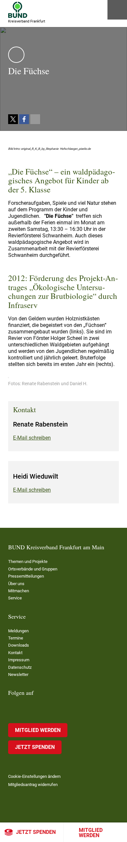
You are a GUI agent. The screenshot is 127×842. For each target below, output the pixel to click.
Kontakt (15, 652)
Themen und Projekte (28, 561)
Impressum (18, 659)
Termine (15, 638)
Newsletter (18, 674)
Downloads (18, 645)
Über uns (16, 583)
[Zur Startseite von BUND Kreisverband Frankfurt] (17, 10)
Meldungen (18, 630)
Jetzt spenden (36, 832)
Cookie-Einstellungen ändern (34, 776)
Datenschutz (20, 667)
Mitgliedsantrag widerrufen (33, 784)
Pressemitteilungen (26, 576)
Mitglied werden (91, 832)
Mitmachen (18, 590)
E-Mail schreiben (32, 438)
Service (15, 598)
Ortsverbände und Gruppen (32, 569)
